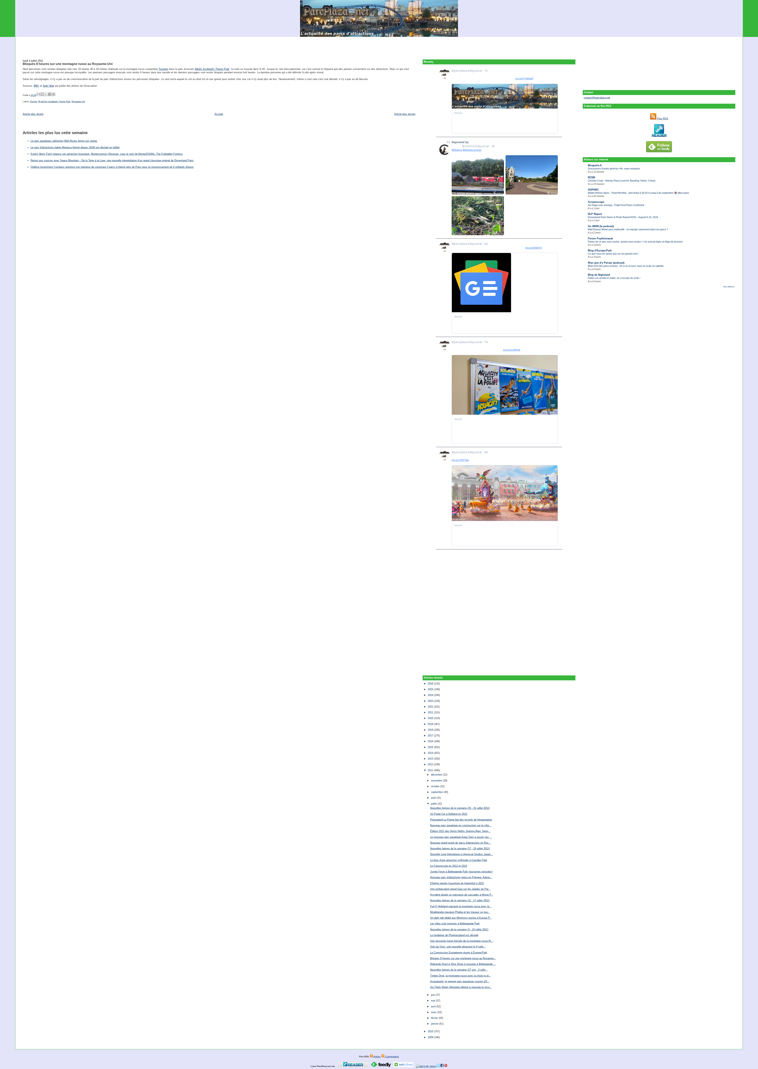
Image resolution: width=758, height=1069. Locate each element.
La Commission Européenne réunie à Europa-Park (458, 952)
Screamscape (596, 201)
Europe (33, 101)
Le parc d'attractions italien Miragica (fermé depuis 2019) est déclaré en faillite (75, 147)
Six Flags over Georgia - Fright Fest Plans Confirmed (616, 205)
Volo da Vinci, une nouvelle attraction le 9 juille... (458, 946)
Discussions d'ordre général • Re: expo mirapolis (614, 168)
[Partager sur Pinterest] (53, 94)
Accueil (219, 114)
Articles (377, 1056)
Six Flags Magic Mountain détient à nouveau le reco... (461, 987)
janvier (435, 1023)
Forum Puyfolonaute (600, 238)
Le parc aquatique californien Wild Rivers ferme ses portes (64, 140)
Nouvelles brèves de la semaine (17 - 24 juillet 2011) (460, 848)
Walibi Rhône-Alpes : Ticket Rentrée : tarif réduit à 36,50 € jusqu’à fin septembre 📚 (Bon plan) (638, 193)
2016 (431, 741)
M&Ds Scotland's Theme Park (212, 69)
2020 (431, 718)
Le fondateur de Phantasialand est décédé (454, 935)
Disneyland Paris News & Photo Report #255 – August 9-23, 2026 (623, 217)
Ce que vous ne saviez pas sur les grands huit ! (613, 253)
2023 (431, 701)
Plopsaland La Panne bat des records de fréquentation (461, 819)
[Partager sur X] (46, 94)
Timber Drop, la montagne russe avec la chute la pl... (460, 975)
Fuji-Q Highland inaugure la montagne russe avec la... (461, 906)
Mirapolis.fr (595, 165)
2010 (431, 1031)
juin (433, 994)
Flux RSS (662, 118)
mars (434, 1012)
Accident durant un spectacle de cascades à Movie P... (461, 894)
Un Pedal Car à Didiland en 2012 (448, 813)
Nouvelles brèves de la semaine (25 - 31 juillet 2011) (460, 808)
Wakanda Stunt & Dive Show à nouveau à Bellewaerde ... (463, 964)
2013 (431, 758)
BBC (36, 85)
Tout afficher (728, 287)
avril (433, 1006)
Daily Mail (48, 85)
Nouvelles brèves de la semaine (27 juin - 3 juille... (459, 969)
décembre (437, 774)
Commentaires (391, 1056)
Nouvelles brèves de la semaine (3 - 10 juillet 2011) (459, 929)
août (434, 797)
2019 (431, 724)
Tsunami (163, 69)
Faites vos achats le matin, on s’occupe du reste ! (614, 278)
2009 (431, 1037)
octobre (435, 786)
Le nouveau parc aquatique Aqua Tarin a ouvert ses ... (461, 837)
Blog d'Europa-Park (600, 250)
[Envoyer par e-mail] (38, 94)
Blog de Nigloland (599, 274)
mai (433, 1000)
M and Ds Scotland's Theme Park (54, 101)
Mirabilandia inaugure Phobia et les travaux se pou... (460, 912)
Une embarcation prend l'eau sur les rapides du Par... (460, 889)
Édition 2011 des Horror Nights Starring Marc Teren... (460, 831)
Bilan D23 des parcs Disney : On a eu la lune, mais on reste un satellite (626, 266)
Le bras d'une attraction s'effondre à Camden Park (458, 860)
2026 (431, 683)
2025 (431, 689)
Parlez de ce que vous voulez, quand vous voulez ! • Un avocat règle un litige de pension (635, 241)
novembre (437, 780)
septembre (437, 792)
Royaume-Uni (78, 101)
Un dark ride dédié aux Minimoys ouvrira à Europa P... (461, 917)
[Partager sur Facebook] (50, 94)
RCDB (591, 177)
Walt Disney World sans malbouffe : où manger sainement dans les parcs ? (628, 229)
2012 (431, 764)
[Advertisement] (379, 46)
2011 (431, 770)
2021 (431, 712)
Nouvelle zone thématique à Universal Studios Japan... (461, 854)
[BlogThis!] (42, 94)
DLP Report (595, 213)
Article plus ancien (404, 114)
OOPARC (593, 189)
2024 (431, 695)
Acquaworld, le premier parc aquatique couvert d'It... (460, 981)
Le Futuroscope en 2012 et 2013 (448, 865)
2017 (431, 735)
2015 (431, 747)
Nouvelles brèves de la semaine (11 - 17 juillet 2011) (460, 900)
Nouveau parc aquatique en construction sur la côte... (460, 825)
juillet (434, 803)
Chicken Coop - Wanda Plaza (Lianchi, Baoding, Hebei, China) (621, 180)
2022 (431, 706)
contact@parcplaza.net (597, 97)
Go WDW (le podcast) (601, 226)
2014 (431, 752)
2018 (431, 729)
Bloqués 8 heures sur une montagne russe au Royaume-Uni (68, 64)
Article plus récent (33, 114)
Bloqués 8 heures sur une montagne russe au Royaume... (463, 958)
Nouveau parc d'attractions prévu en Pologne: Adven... (461, 877)
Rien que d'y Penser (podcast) (606, 262)
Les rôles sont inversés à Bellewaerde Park (455, 923)
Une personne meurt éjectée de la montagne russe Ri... (461, 940)
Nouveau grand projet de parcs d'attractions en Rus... (460, 842)
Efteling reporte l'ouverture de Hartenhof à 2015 (457, 883)
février (435, 1017)
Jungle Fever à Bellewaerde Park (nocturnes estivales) (461, 871)
